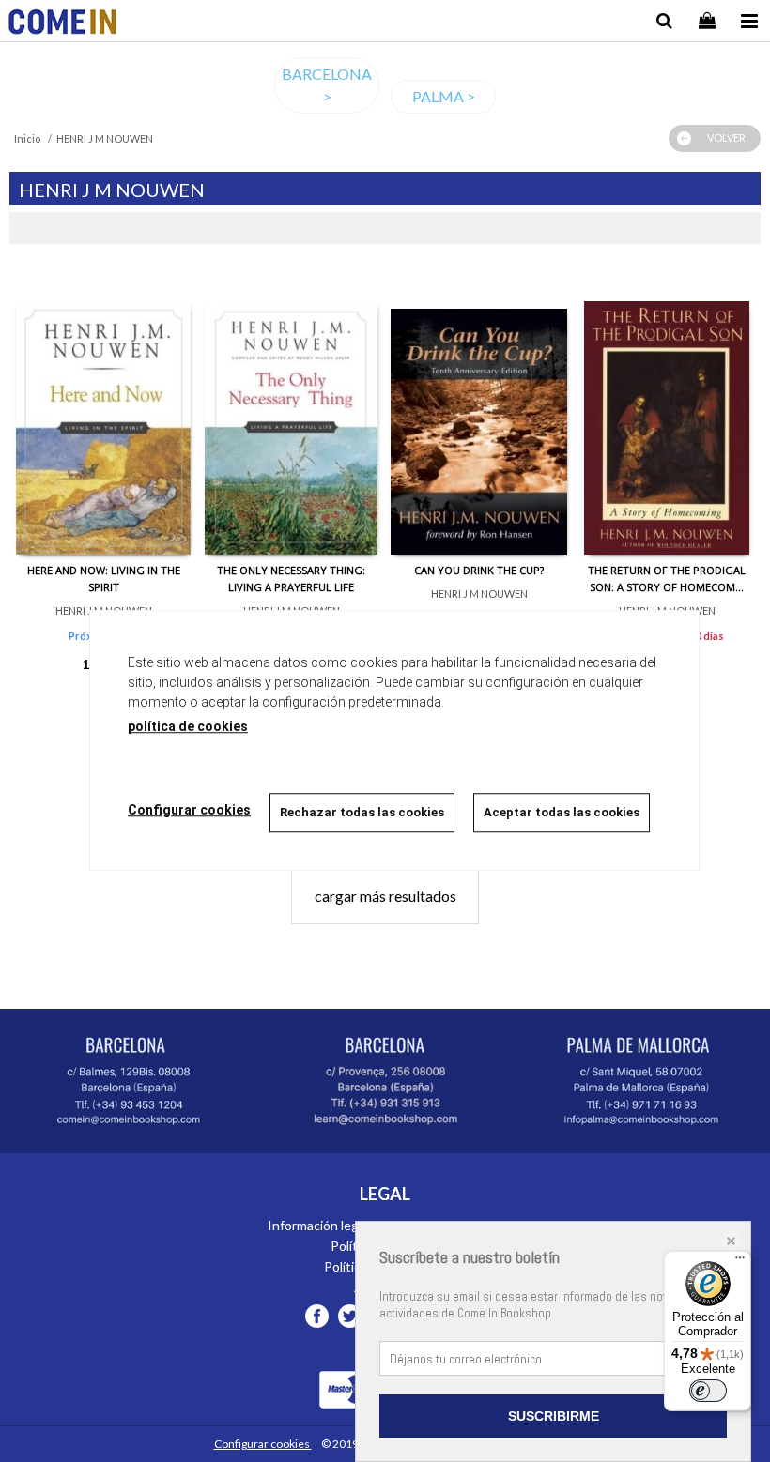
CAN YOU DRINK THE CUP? (479, 570)
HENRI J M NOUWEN (479, 593)
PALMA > (443, 96)
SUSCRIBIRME (553, 1416)
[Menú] (740, 1262)
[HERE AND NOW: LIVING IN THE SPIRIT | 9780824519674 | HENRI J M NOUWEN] (103, 414)
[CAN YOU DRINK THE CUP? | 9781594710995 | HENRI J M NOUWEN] (479, 414)
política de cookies (188, 726)
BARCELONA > (327, 85)
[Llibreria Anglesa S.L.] (62, 24)
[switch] (708, 1390)
